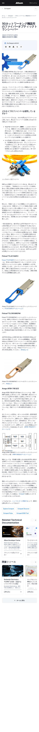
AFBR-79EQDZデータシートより (21, 454)
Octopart (7, 8)
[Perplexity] (9, 46)
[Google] (17, 46)
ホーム (3, 15)
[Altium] (19, 3)
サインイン (33, 3)
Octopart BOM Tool (22, 513)
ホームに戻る (21, 600)
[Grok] (21, 46)
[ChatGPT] (5, 46)
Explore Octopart (8, 508)
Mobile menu (3, 3)
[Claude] (13, 46)
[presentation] (35, 520)
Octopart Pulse (8, 513)
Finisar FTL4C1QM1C (8, 260)
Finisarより (9, 383)
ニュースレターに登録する (20, 501)
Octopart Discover (23, 508)
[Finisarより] (24, 350)
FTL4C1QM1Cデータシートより (14, 308)
